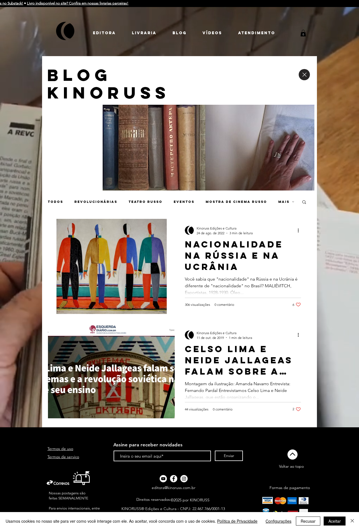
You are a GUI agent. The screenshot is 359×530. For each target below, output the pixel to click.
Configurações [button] (278, 521)
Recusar (308, 521)
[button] (303, 33)
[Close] (304, 74)
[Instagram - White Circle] (184, 478)
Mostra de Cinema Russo (236, 201)
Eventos (184, 201)
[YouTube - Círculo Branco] (163, 478)
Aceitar (334, 521)
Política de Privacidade (237, 521)
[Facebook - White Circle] (173, 478)
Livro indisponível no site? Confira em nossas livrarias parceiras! (57, 3)
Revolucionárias (95, 201)
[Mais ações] (300, 230)
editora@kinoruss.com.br (173, 487)
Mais (283, 201)
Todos (55, 201)
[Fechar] (352, 521)
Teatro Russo (145, 201)
